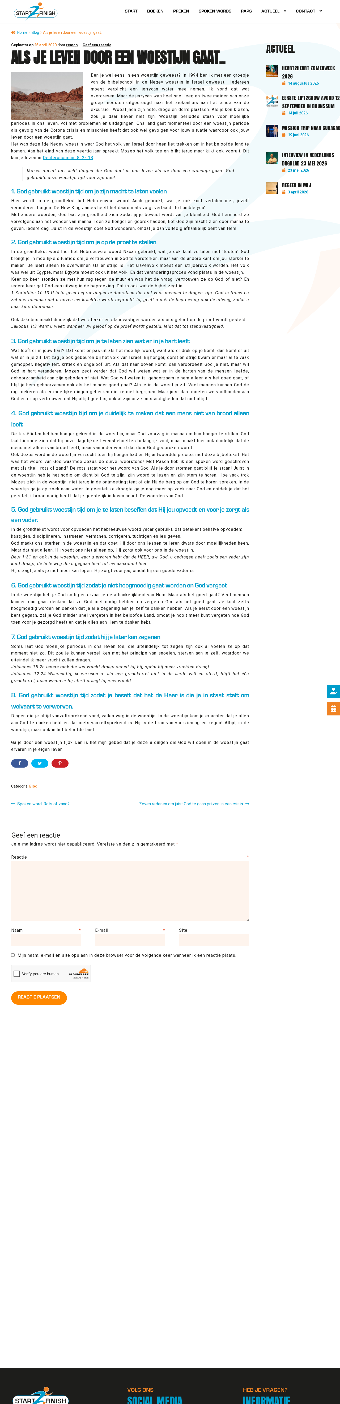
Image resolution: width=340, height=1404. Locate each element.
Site (183, 930)
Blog (35, 32)
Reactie (130, 857)
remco (72, 45)
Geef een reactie (97, 45)
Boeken (155, 12)
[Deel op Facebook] (19, 763)
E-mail (130, 930)
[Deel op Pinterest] (60, 763)
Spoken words (215, 12)
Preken (181, 12)
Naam (46, 930)
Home (22, 32)
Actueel (270, 12)
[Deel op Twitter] (39, 763)
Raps (246, 12)
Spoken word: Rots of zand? (43, 804)
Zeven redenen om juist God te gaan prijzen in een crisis (191, 804)
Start (131, 12)
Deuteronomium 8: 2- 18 (68, 157)
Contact (305, 12)
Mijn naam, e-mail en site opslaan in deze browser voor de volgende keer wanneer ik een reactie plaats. (127, 955)
